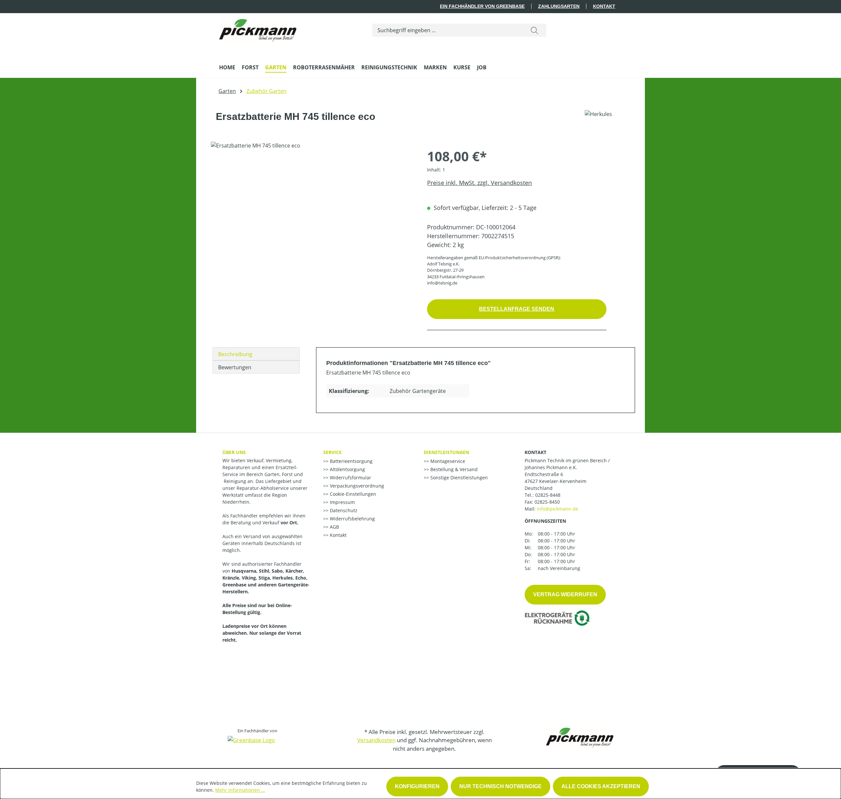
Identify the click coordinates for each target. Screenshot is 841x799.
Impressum (342, 502)
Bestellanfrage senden (516, 309)
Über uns (234, 452)
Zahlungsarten (559, 6)
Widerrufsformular (350, 477)
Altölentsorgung (347, 469)
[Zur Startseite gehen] (257, 29)
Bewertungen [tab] (234, 367)
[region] (312, 212)
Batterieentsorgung (351, 461)
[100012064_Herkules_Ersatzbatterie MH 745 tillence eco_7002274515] (312, 212)
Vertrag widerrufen (565, 594)
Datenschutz (343, 510)
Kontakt (604, 6)
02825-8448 (547, 495)
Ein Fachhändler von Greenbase (482, 6)
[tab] (256, 353)
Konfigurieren (417, 786)
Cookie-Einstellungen (352, 494)
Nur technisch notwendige (500, 786)
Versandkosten (376, 740)
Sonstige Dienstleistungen (458, 477)
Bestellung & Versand (453, 469)
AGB (334, 527)
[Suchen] (534, 30)
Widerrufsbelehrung (352, 518)
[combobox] (447, 30)
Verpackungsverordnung (356, 486)
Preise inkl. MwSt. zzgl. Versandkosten (479, 183)
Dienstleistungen (446, 452)
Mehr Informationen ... (240, 790)
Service (332, 452)
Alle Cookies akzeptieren (600, 786)
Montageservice (447, 461)
